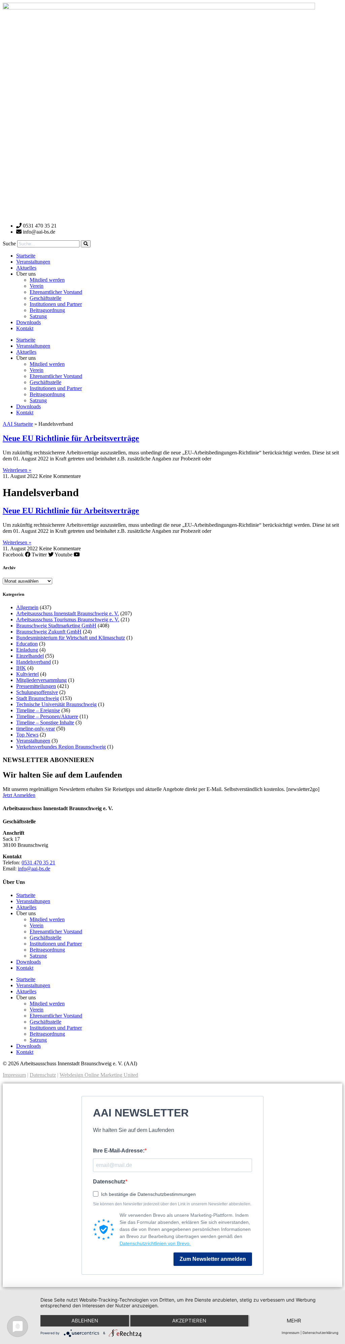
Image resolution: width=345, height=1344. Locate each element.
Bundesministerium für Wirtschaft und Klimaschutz (70, 638)
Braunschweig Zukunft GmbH (49, 631)
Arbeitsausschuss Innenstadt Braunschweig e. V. (67, 613)
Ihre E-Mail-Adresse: (119, 1150)
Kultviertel (27, 674)
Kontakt (24, 328)
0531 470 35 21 (38, 862)
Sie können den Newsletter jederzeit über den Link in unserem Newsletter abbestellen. (172, 1204)
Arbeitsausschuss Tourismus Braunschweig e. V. (67, 619)
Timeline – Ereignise (38, 710)
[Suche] (86, 243)
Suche (9, 243)
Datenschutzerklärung (320, 1333)
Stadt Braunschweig (37, 698)
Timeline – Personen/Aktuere (47, 716)
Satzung (38, 316)
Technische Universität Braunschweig (56, 704)
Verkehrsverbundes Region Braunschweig (61, 747)
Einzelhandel (30, 656)
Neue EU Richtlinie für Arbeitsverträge (71, 438)
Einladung (27, 650)
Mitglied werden (47, 280)
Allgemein (27, 607)
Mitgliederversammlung (41, 680)
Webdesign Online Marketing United (99, 1075)
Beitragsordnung (47, 310)
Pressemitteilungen (36, 686)
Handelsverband (33, 662)
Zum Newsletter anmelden (213, 1259)
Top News (27, 734)
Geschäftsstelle (45, 298)
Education (27, 644)
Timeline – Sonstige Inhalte (45, 722)
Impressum (14, 1075)
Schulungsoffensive (37, 692)
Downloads (28, 322)
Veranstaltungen (33, 262)
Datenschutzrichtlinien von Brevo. (155, 1243)
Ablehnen (84, 1320)
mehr (294, 1320)
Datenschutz (43, 1075)
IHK (21, 668)
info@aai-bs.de (34, 868)
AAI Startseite (18, 424)
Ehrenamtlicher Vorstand (56, 292)
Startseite (25, 256)
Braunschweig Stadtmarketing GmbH (56, 625)
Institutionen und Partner (56, 304)
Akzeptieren (189, 1320)
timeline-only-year (35, 728)
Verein (36, 286)
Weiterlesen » (17, 470)
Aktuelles (26, 268)
